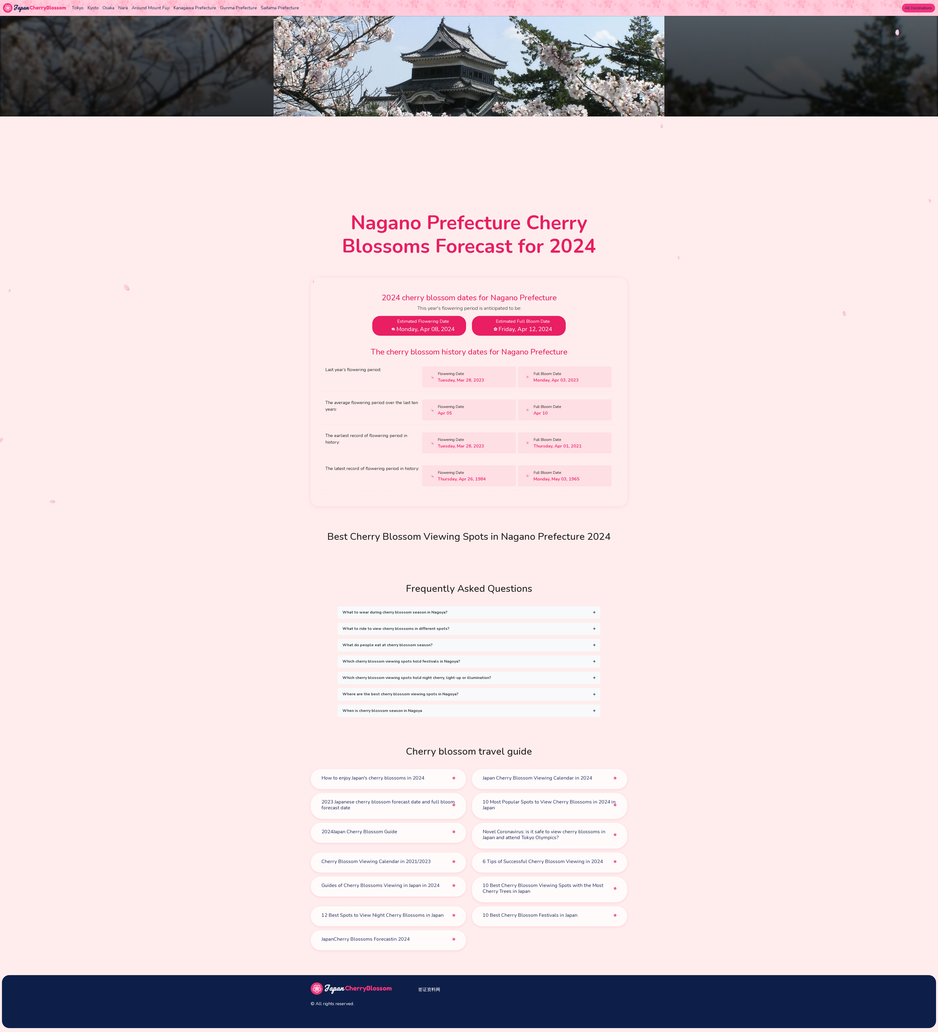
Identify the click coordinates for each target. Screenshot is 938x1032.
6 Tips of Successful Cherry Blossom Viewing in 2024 (543, 861)
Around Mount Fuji (151, 8)
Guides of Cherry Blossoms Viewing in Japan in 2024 (380, 885)
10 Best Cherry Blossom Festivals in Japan (530, 915)
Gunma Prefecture (238, 8)
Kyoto (93, 8)
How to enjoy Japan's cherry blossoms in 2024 (372, 778)
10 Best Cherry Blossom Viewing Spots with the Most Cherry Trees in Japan (543, 888)
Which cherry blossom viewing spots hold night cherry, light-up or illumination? (416, 677)
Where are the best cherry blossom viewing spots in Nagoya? (400, 694)
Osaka (108, 8)
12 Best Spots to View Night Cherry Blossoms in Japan (382, 915)
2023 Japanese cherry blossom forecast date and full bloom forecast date (388, 805)
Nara (123, 8)
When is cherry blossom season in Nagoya (382, 710)
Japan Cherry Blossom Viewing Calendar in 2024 (537, 778)
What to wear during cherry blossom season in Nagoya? (395, 612)
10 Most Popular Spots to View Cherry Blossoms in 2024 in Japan (549, 805)
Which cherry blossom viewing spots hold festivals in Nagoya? (401, 661)
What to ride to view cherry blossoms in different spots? (395, 628)
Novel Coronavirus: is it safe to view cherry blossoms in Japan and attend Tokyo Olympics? (544, 834)
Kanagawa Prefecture (194, 8)
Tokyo (78, 8)
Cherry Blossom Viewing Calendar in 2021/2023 (376, 861)
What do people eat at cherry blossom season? (387, 645)
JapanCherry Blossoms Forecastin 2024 (365, 939)
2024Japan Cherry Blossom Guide (359, 831)
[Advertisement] (469, 153)
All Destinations (918, 8)
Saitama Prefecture (280, 8)
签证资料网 (429, 989)
